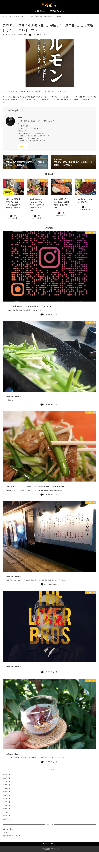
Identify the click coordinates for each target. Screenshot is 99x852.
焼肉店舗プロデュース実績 (11, 836)
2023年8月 (6, 775)
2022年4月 (6, 798)
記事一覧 (23, 146)
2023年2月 (6, 778)
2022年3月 (6, 802)
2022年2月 (6, 805)
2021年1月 (6, 816)
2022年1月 (6, 809)
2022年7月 (6, 788)
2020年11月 (7, 819)
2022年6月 (6, 792)
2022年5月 (6, 795)
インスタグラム (45, 35)
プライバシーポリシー (49, 844)
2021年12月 (7, 812)
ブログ (5, 832)
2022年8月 (6, 785)
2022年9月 (6, 781)
